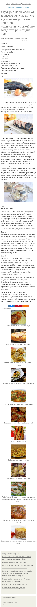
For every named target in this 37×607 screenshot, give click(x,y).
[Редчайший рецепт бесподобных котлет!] (18, 420)
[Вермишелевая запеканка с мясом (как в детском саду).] (18, 538)
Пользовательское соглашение (15, 600)
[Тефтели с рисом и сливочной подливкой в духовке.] (18, 360)
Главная (11, 7)
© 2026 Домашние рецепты (9, 597)
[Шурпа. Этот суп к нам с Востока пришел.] (18, 402)
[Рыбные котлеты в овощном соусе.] (18, 323)
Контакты (5, 600)
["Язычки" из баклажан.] (18, 439)
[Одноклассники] (25, 306)
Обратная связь (6, 604)
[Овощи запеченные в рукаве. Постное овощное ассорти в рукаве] (18, 381)
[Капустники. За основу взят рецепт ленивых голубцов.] (18, 518)
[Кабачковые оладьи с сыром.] (18, 458)
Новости (18, 7)
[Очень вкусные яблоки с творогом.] (18, 342)
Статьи (26, 7)
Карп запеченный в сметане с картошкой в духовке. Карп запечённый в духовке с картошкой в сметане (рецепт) (17, 573)
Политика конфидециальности (10, 602)
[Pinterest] (18, 306)
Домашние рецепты (18, 3)
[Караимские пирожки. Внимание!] (18, 476)
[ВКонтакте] (11, 306)
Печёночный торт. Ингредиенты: (13, 588)
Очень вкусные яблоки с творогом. (14, 562)
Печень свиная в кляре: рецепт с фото (15, 584)
